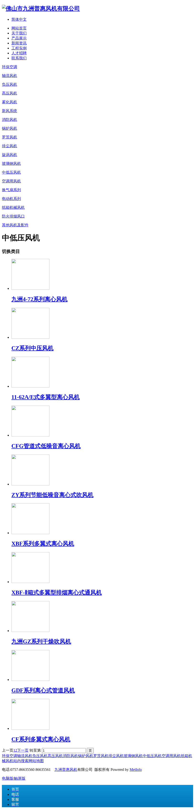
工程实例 (19, 48)
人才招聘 (19, 53)
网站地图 (36, 761)
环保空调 (9, 756)
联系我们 (19, 58)
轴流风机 (24, 756)
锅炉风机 (85, 756)
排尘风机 (116, 756)
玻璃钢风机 (133, 756)
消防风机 (70, 756)
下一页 (23, 750)
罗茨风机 (100, 756)
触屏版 (19, 778)
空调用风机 (171, 756)
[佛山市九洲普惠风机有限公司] (41, 8)
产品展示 (19, 38)
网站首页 (19, 28)
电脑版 (7, 778)
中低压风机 (152, 756)
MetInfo (136, 770)
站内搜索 (21, 761)
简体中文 (19, 19)
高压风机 (55, 756)
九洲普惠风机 (65, 770)
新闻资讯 (19, 43)
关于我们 (19, 33)
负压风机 (40, 756)
